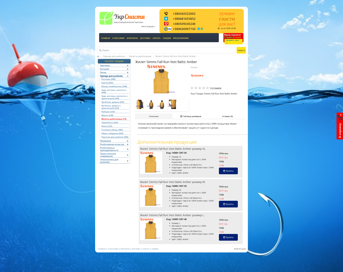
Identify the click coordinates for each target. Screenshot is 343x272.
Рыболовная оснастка (112, 144)
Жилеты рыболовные (140, 56)
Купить (230, 170)
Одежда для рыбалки (114, 56)
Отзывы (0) (227, 116)
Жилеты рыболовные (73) (113, 119)
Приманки (105, 141)
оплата (157, 38)
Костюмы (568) (108, 79)
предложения (181, 38)
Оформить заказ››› (232, 41)
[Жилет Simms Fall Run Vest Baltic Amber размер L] (151, 229)
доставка (145, 38)
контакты (132, 38)
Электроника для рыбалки (109, 161)
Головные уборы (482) (112, 130)
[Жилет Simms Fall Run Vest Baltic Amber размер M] (151, 196)
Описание (154, 116)
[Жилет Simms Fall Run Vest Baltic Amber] (162, 80)
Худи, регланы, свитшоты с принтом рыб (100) (114, 97)
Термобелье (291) (109, 122)
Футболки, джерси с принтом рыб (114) (111, 107)
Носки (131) (106, 126)
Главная (105, 38)
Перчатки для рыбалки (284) (114, 137)
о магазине (118, 38)
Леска (103, 72)
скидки (167, 38)
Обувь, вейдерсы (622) (112, 133)
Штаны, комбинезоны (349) (114, 86)
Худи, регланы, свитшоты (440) (113, 91)
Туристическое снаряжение (108, 155)
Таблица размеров (191, 116)
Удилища (105, 65)
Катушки (104, 69)
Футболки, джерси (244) (112, 102)
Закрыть (241, 50)
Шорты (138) (107, 115)
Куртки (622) (107, 83)
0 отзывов (215, 88)
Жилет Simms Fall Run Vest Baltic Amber (175, 56)
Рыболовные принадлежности (109, 149)
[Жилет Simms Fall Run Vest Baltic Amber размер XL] (151, 162)
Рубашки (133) (108, 112)
